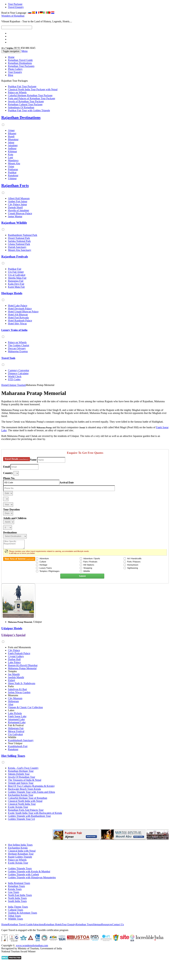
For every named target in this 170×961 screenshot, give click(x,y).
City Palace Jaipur (17, 204)
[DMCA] (11, 958)
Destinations (10, 532)
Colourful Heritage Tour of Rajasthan (27, 798)
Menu (24, 51)
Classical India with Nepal (22, 850)
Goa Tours (13, 892)
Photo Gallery (15, 69)
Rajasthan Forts (15, 185)
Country (8, 473)
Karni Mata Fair (16, 286)
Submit (82, 576)
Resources (106, 924)
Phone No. (9, 478)
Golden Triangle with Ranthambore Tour (29, 816)
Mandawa (13, 160)
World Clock (14, 376)
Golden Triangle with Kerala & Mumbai (29, 871)
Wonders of (12, 15)
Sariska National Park (19, 241)
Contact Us (118, 924)
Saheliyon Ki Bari (17, 689)
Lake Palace (14, 662)
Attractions (38, 924)
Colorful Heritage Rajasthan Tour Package (30, 95)
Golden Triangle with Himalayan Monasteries (32, 877)
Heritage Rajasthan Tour (21, 853)
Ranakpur (13, 175)
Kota (10, 154)
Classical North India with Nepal (25, 801)
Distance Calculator (18, 373)
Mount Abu (14, 163)
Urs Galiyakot (15, 734)
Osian (11, 166)
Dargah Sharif (15, 207)
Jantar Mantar (15, 216)
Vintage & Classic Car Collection (25, 707)
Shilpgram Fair (16, 728)
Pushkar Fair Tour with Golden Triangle (29, 110)
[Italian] (45, 12)
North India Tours (17, 898)
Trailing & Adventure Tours (22, 912)
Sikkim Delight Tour (19, 774)
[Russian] (29, 12)
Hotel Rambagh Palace (20, 320)
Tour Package (15, 4)
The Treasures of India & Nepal (24, 780)
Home (11, 57)
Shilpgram (13, 701)
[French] (37, 12)
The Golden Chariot (18, 345)
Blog (10, 75)
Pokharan (13, 169)
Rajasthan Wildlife (14, 222)
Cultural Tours (15, 909)
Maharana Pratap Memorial (22, 668)
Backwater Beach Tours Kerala (24, 789)
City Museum (15, 698)
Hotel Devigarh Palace (20, 308)
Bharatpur (13, 139)
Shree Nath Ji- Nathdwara (21, 683)
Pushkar (12, 172)
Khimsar (12, 151)
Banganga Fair (15, 280)
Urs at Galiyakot (16, 274)
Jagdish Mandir (16, 677)
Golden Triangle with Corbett (23, 874)
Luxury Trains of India (14, 330)
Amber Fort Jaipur (17, 201)
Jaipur (11, 142)
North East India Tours (20, 895)
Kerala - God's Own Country (23, 768)
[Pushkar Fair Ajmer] (65, 839)
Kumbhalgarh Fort (17, 746)
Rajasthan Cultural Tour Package (25, 104)
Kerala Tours (15, 889)
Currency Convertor (18, 370)
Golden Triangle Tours (20, 868)
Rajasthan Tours (16, 886)
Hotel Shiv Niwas (17, 323)
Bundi (11, 136)
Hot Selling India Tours (20, 844)
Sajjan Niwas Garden (19, 692)
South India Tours (17, 901)
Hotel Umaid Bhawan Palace (23, 311)
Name (33, 459)
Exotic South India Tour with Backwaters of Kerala (35, 813)
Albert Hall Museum (19, 198)
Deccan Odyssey (17, 348)
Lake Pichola (15, 713)
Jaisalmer (13, 145)
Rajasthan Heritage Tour (21, 771)
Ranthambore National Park (22, 235)
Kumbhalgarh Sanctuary (21, 740)
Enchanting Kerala (18, 847)
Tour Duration (11, 509)
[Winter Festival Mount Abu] (112, 839)
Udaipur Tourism (17, 385)
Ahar (10, 704)
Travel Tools (8, 358)
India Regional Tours (19, 883)
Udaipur (12, 178)
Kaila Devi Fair (16, 283)
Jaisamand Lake (16, 719)
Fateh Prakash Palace (19, 653)
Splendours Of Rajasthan (21, 107)
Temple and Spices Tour (20, 783)
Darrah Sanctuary (17, 247)
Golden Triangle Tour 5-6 (21, 819)
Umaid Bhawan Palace (20, 213)
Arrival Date (66, 482)
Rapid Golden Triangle (20, 856)
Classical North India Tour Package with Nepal (32, 89)
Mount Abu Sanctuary (19, 250)
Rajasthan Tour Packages (21, 66)
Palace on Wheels (17, 92)
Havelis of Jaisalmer (18, 210)
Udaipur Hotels (11, 628)
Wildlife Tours (15, 918)
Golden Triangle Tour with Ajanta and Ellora (31, 792)
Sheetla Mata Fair (17, 277)
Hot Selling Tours (13, 756)
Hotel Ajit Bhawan (18, 314)
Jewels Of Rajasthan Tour (21, 777)
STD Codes (14, 379)
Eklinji (11, 680)
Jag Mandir (14, 674)
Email (6, 466)
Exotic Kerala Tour (18, 807)
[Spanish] (33, 12)
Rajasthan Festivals (14, 256)
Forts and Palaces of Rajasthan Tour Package (31, 98)
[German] (41, 12)
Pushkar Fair (14, 268)
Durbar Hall (14, 659)
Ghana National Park (19, 244)
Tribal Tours (14, 915)
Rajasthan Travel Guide (20, 60)
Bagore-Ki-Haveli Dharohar (23, 665)
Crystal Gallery (16, 656)
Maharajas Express (18, 351)
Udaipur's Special (13, 635)
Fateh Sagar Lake (17, 716)
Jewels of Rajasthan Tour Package (26, 101)
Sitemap (97, 924)
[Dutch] (52, 12)
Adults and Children (14, 518)
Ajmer (11, 130)
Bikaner (12, 133)
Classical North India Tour (22, 804)
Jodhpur (12, 148)
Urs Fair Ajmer (16, 271)
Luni (10, 157)
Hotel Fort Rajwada (18, 317)
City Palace (14, 650)
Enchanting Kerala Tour (20, 795)
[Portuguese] (48, 12)
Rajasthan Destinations (20, 63)
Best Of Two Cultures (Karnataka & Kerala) (31, 786)
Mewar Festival (16, 731)
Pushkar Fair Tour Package (22, 86)
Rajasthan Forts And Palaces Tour (25, 810)
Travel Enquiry (16, 7)
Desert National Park (19, 238)
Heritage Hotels (11, 293)
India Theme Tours (18, 906)
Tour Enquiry (15, 72)
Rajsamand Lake (17, 722)
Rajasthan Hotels (53, 924)
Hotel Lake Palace (17, 305)
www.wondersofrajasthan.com (32, 945)
